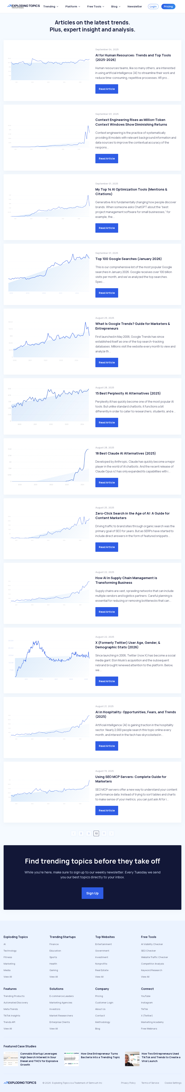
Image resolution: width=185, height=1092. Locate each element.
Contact (100, 1015)
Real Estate (101, 970)
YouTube (145, 996)
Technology (10, 950)
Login (153, 6)
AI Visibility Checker (152, 944)
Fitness (8, 957)
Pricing (168, 6)
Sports (53, 957)
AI (5, 944)
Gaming (54, 970)
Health (53, 963)
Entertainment (103, 944)
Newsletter (135, 6)
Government (102, 950)
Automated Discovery (16, 1002)
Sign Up (92, 893)
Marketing (9, 963)
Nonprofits (101, 963)
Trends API (9, 1022)
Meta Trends (11, 1009)
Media (7, 970)
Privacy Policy (128, 1082)
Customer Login (104, 1002)
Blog (97, 1028)
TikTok (144, 1009)
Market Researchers (61, 1015)
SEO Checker (148, 950)
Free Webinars (149, 1028)
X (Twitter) (147, 1015)
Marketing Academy (152, 1022)
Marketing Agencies (61, 1002)
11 (104, 833)
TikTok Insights (12, 1015)
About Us (100, 1009)
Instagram (147, 1002)
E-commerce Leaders (62, 996)
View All (8, 976)
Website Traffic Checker (154, 957)
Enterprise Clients (60, 1022)
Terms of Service (150, 1082)
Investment (101, 957)
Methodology (102, 1022)
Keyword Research (151, 970)
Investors (55, 1009)
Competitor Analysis (152, 963)
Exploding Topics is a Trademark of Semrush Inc (77, 1082)
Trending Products (14, 996)
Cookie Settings (173, 1082)
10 (96, 833)
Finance (54, 944)
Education (55, 950)
